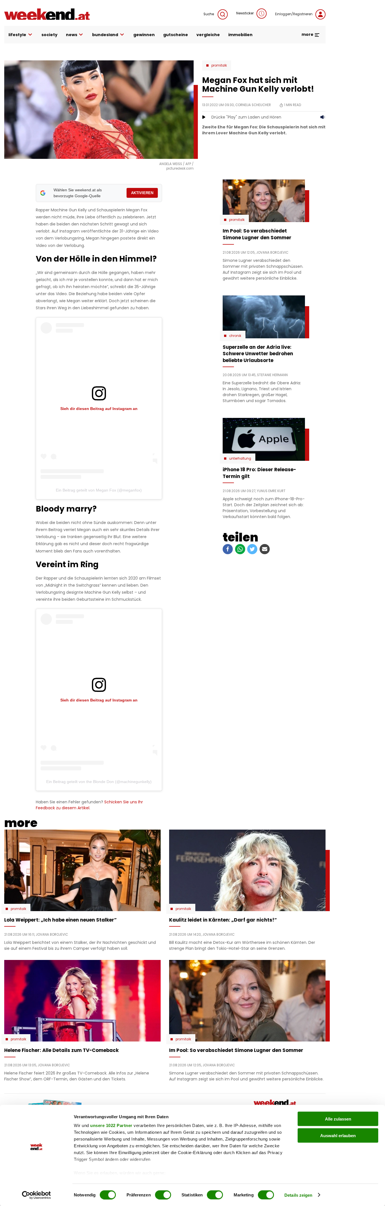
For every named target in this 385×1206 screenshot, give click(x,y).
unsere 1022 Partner (111, 1125)
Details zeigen (298, 1194)
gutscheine (175, 35)
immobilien (240, 35)
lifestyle (17, 35)
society (49, 35)
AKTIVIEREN (142, 193)
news (71, 35)
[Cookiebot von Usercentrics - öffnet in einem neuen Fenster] (36, 1195)
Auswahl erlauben (338, 1135)
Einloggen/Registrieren (294, 14)
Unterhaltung (240, 458)
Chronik (235, 336)
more (308, 34)
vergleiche (208, 35)
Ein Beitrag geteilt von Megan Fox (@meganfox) (99, 490)
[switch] (163, 1194)
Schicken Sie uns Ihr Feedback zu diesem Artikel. (89, 805)
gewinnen (144, 35)
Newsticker (245, 13)
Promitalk (219, 65)
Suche (209, 14)
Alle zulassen (338, 1119)
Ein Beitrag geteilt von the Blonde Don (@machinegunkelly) (99, 781)
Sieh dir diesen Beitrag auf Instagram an (99, 408)
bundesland (105, 35)
